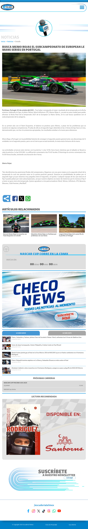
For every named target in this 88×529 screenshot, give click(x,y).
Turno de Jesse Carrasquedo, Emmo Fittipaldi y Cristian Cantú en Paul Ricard (36, 345)
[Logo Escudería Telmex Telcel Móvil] (7, 7)
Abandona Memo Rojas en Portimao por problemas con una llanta (43, 234)
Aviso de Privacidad (51, 525)
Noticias (10, 42)
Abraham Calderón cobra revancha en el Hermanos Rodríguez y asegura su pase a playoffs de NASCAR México (47, 368)
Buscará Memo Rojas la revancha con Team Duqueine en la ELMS (15, 234)
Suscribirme (72, 525)
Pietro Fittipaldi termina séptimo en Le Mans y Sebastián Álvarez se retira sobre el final (40, 360)
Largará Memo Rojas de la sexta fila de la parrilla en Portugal (71, 234)
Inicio (3, 42)
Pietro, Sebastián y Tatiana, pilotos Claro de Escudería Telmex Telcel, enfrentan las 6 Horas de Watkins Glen (46, 337)
